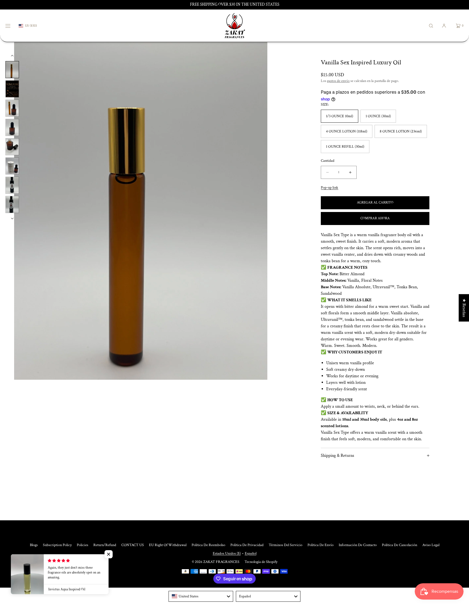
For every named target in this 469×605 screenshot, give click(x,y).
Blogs (34, 545)
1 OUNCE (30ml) (378, 116)
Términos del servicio (285, 545)
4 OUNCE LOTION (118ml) (346, 131)
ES (35, 25)
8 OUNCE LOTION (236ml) (401, 131)
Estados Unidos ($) (227, 553)
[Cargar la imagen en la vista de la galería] (12, 69)
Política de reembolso (208, 545)
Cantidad (327, 161)
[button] (431, 25)
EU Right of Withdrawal (167, 545)
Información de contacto (358, 545)
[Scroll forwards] (12, 218)
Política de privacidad (247, 545)
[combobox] (201, 596)
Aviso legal (430, 545)
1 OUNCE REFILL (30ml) (345, 146)
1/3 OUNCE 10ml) (339, 116)
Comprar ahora (375, 218)
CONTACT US (132, 545)
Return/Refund (104, 545)
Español (250, 553)
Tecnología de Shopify (261, 561)
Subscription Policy (57, 545)
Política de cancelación (399, 545)
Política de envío (321, 545)
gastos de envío (338, 80)
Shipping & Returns (337, 455)
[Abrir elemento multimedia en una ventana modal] (140, 211)
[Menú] (11, 25)
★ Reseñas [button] (464, 307)
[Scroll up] (12, 55)
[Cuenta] (444, 25)
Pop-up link (329, 187)
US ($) (29, 26)
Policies (82, 545)
